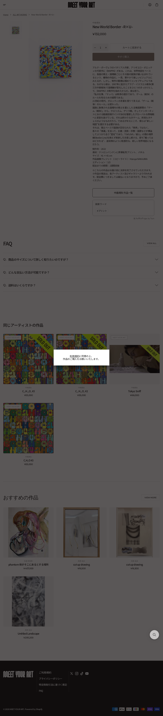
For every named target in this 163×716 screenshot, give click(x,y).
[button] (154, 634)
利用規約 (74, 356)
